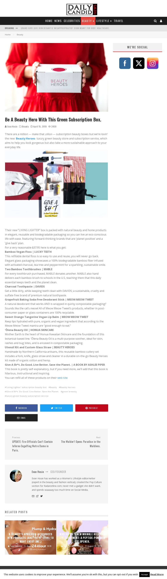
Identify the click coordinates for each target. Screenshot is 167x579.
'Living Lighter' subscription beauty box (26, 387)
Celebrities (72, 21)
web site (62, 378)
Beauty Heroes (26, 138)
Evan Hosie (12, 126)
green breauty (69, 391)
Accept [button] (144, 574)
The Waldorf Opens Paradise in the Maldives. (80, 442)
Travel (118, 21)
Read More (157, 574)
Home (49, 21)
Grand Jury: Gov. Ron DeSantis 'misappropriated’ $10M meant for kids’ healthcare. (65, 28)
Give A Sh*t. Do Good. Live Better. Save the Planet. (32, 391)
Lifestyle (102, 21)
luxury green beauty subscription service (27, 396)
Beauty (87, 21)
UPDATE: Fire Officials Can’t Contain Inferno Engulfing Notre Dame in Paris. (32, 444)
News (58, 21)
